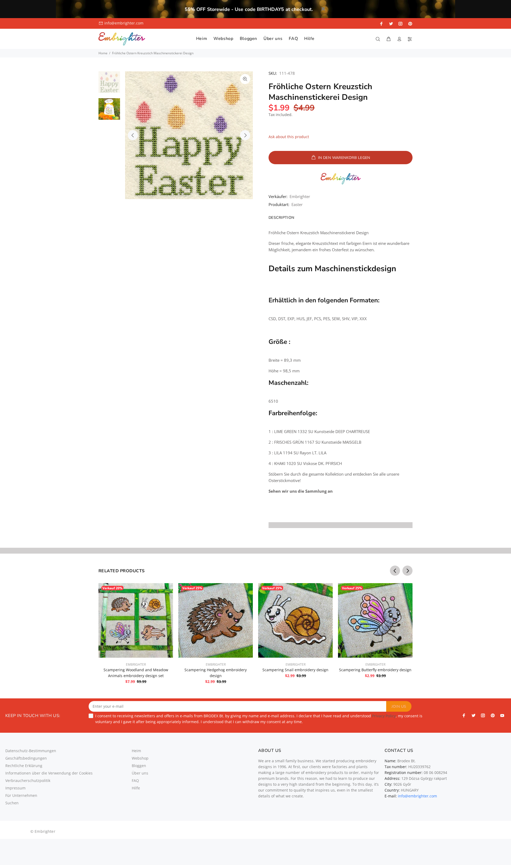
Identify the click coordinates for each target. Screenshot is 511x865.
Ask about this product (289, 136)
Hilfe (136, 787)
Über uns (140, 773)
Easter (297, 204)
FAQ (135, 780)
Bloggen (139, 765)
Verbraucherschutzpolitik (27, 780)
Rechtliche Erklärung (23, 765)
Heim (136, 750)
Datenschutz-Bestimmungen (30, 750)
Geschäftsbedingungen (26, 758)
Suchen (12, 802)
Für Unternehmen (21, 795)
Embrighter (300, 196)
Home (103, 53)
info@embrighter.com (123, 23)
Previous (133, 135)
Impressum (15, 787)
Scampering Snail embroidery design (295, 669)
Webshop (140, 758)
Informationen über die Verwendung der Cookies (49, 773)
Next (245, 135)
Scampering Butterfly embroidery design (375, 669)
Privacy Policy (384, 715)
